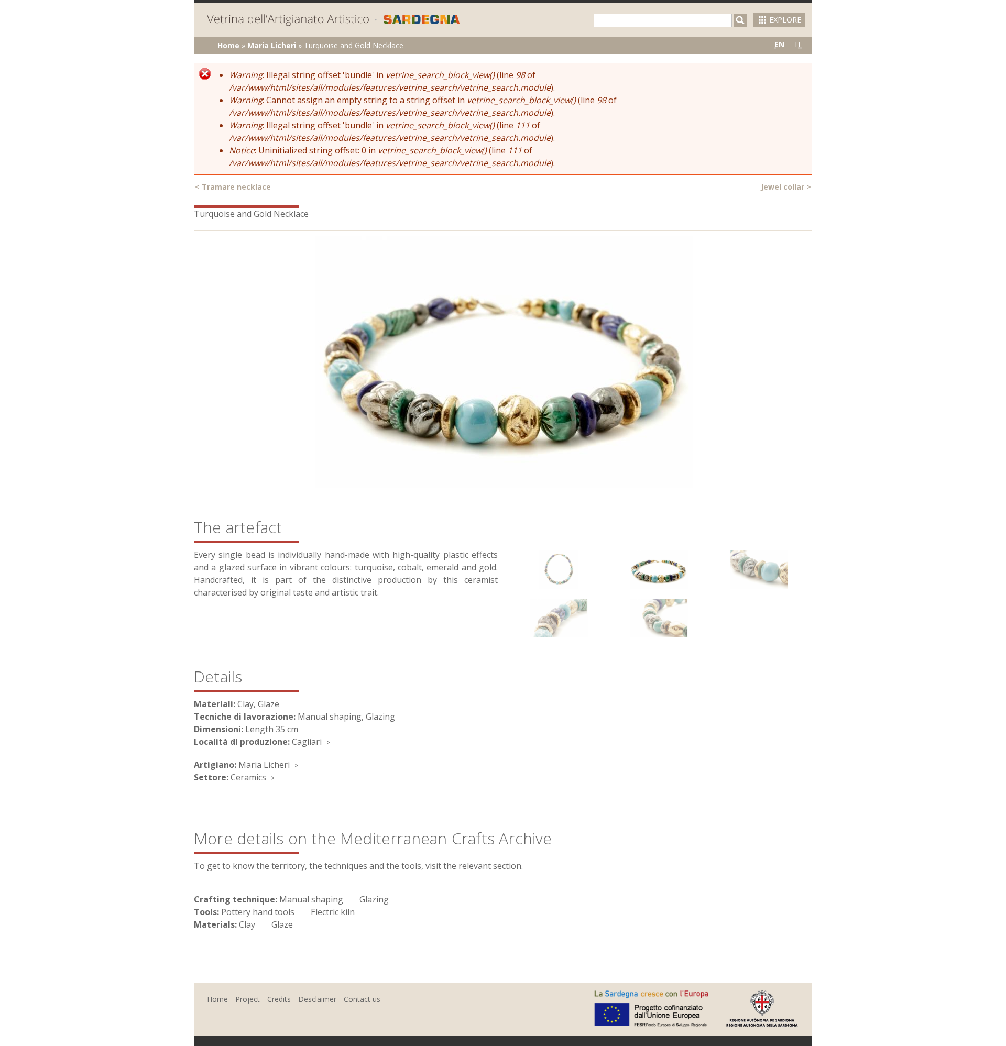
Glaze (282, 924)
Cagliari (307, 741)
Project (247, 999)
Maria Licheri (271, 45)
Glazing (374, 899)
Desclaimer (317, 999)
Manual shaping (311, 899)
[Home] (333, 21)
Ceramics (248, 777)
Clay (247, 924)
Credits (279, 999)
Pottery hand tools (257, 912)
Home (228, 45)
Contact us (362, 999)
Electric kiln (333, 912)
